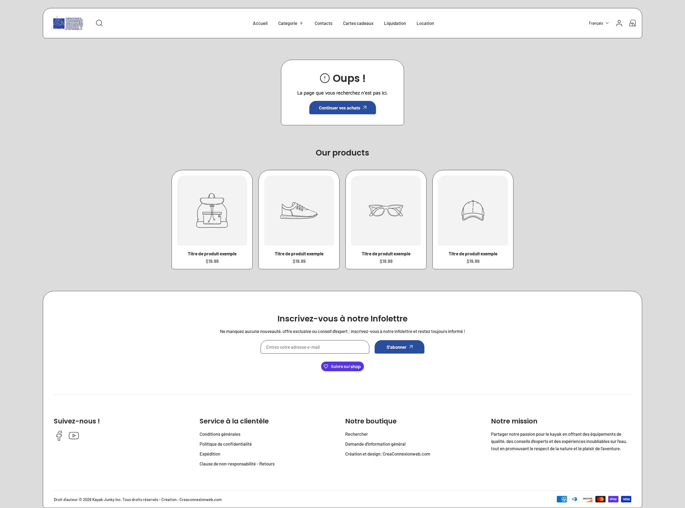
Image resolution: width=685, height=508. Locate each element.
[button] (291, 23)
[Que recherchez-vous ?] (99, 23)
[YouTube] (73, 436)
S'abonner (397, 347)
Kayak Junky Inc (106, 499)
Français (596, 23)
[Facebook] (59, 436)
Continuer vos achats (339, 107)
